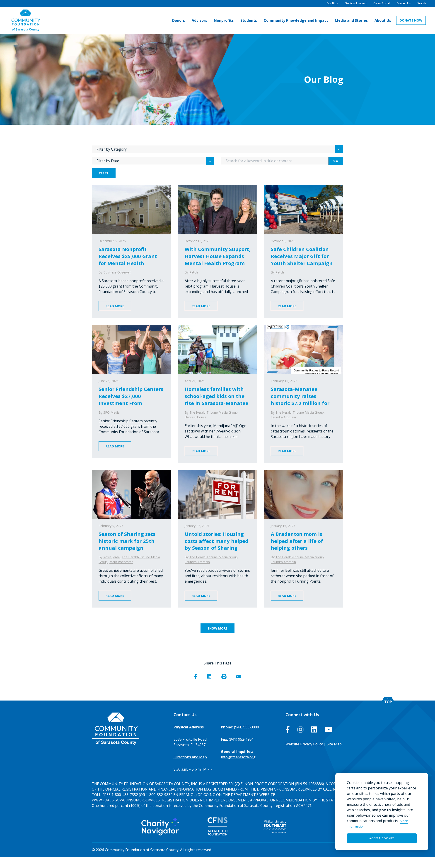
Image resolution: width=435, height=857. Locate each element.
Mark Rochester (121, 562)
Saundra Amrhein (283, 417)
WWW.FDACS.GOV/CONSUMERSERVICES (126, 800)
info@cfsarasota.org (238, 756)
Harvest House (195, 417)
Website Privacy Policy (304, 744)
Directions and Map (190, 756)
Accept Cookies (381, 838)
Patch (193, 272)
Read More (115, 306)
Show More (217, 628)
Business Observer (117, 272)
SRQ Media (111, 412)
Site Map (334, 744)
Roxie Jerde (111, 557)
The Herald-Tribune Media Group (213, 412)
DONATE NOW (411, 20)
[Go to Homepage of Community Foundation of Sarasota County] (25, 20)
